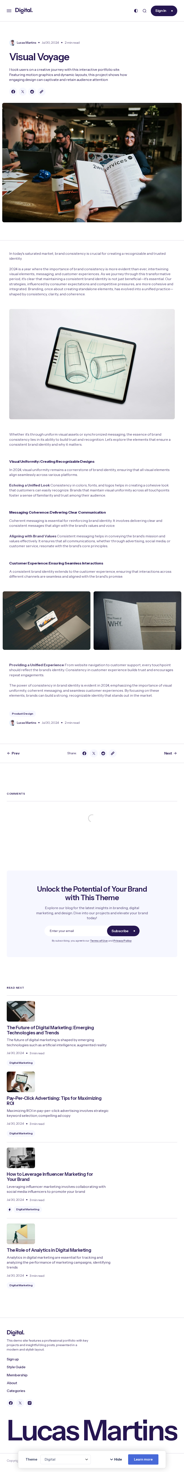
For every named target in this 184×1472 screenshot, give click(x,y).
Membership (17, 1375)
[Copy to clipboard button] (41, 92)
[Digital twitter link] (20, 1403)
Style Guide (16, 1367)
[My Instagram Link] (30, 1403)
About (12, 1383)
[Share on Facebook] (13, 92)
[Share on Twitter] (23, 92)
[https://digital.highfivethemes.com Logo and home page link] (24, 11)
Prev (16, 753)
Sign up (13, 1359)
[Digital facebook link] (11, 1403)
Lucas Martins (26, 43)
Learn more (143, 1459)
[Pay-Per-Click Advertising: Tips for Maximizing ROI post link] (92, 1104)
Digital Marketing (21, 1062)
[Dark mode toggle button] (136, 11)
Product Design (22, 713)
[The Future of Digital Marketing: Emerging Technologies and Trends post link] (92, 1033)
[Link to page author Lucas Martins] (12, 42)
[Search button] (144, 11)
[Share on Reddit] (32, 92)
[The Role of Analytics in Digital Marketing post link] (92, 1253)
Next (168, 753)
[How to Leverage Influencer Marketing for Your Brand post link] (92, 1177)
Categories (16, 1390)
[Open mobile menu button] (9, 10)
